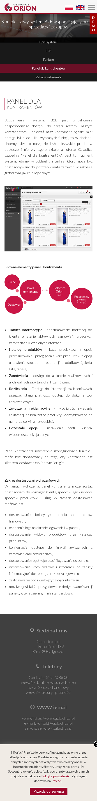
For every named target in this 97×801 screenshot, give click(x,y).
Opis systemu (48, 42)
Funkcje (48, 59)
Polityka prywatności (55, 776)
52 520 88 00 (57, 677)
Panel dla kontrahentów (48, 68)
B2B (48, 51)
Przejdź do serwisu (48, 791)
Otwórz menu (91, 7)
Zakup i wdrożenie (48, 77)
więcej (57, 781)
